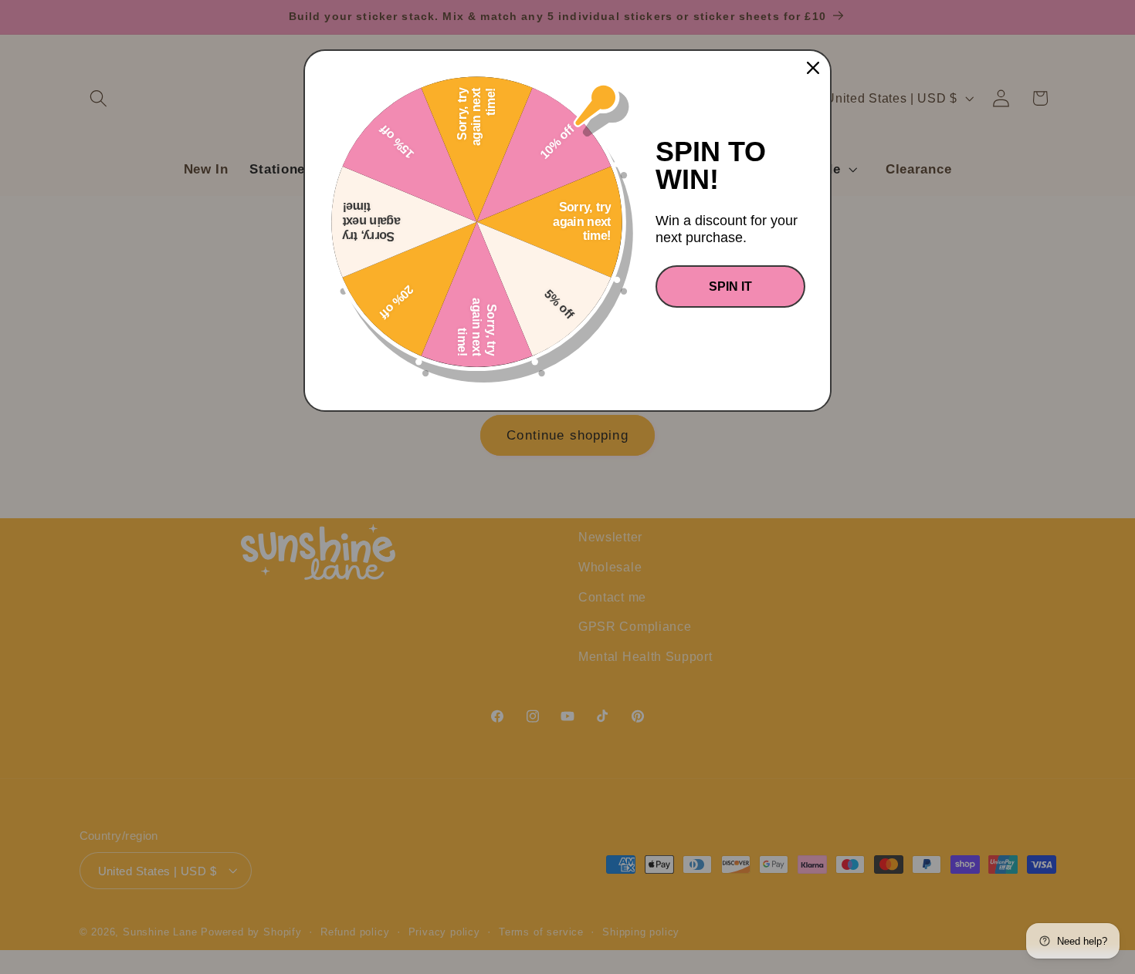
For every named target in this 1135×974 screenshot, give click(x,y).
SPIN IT (730, 286)
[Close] (813, 67)
